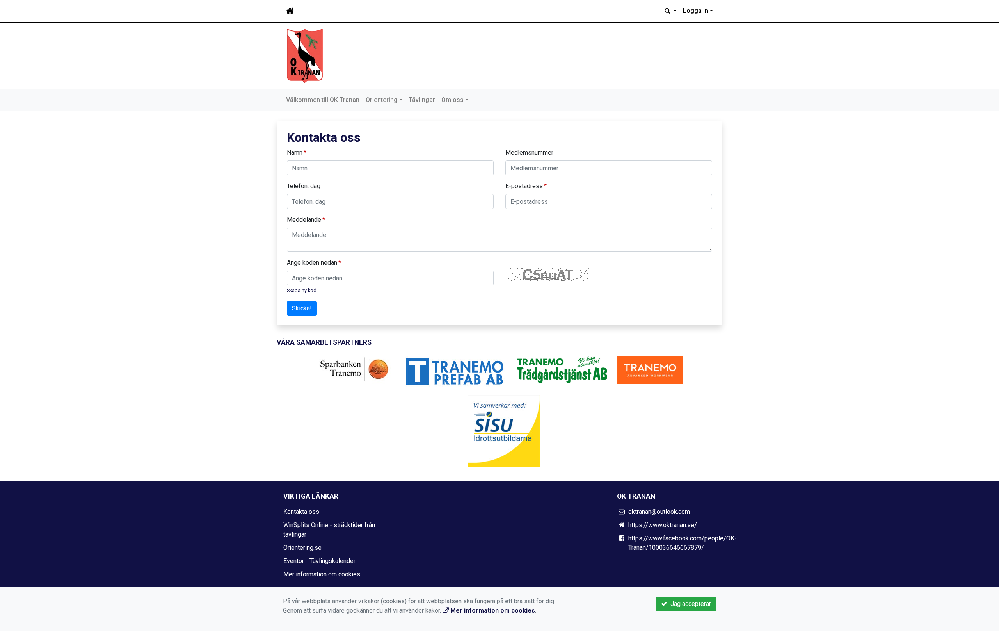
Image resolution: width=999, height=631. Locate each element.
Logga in (695, 10)
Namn (294, 152)
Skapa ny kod (301, 290)
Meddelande (304, 219)
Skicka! (302, 308)
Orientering (382, 99)
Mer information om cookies (321, 574)
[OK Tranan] (305, 55)
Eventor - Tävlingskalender (319, 561)
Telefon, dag (303, 186)
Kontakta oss (301, 511)
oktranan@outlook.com (659, 511)
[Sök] (670, 11)
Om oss (452, 99)
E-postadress (524, 186)
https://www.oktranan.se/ (662, 525)
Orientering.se (302, 547)
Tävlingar (422, 99)
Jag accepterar (689, 604)
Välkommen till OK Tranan (322, 99)
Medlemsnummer (529, 152)
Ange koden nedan (312, 262)
